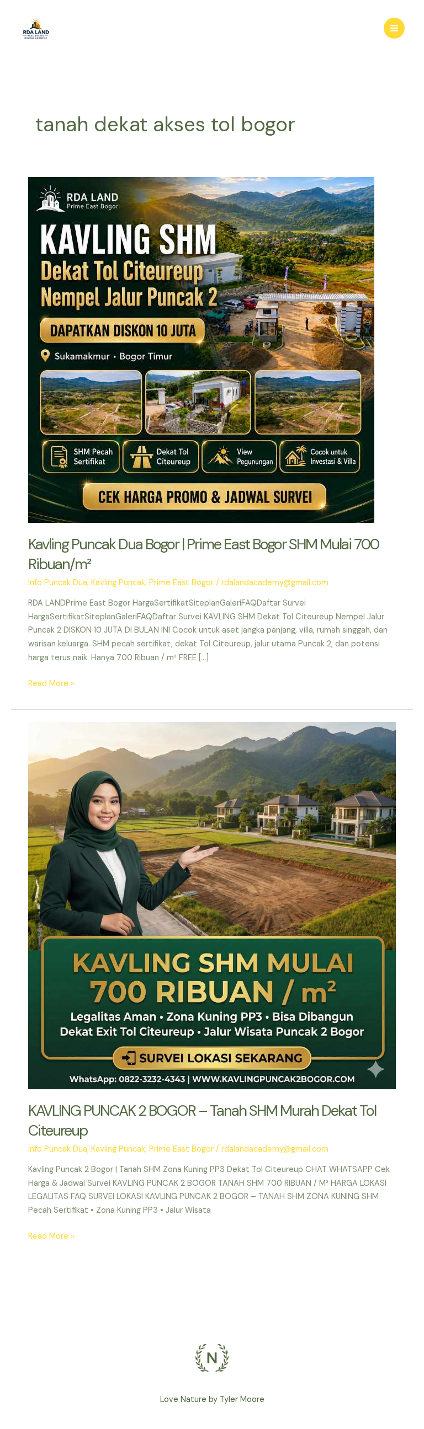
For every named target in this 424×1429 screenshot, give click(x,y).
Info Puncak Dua (57, 582)
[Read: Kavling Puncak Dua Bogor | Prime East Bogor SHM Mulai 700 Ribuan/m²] (201, 349)
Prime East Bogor (181, 582)
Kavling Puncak (118, 582)
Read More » (51, 683)
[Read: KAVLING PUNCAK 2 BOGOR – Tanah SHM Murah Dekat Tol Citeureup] (212, 905)
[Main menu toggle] (394, 28)
